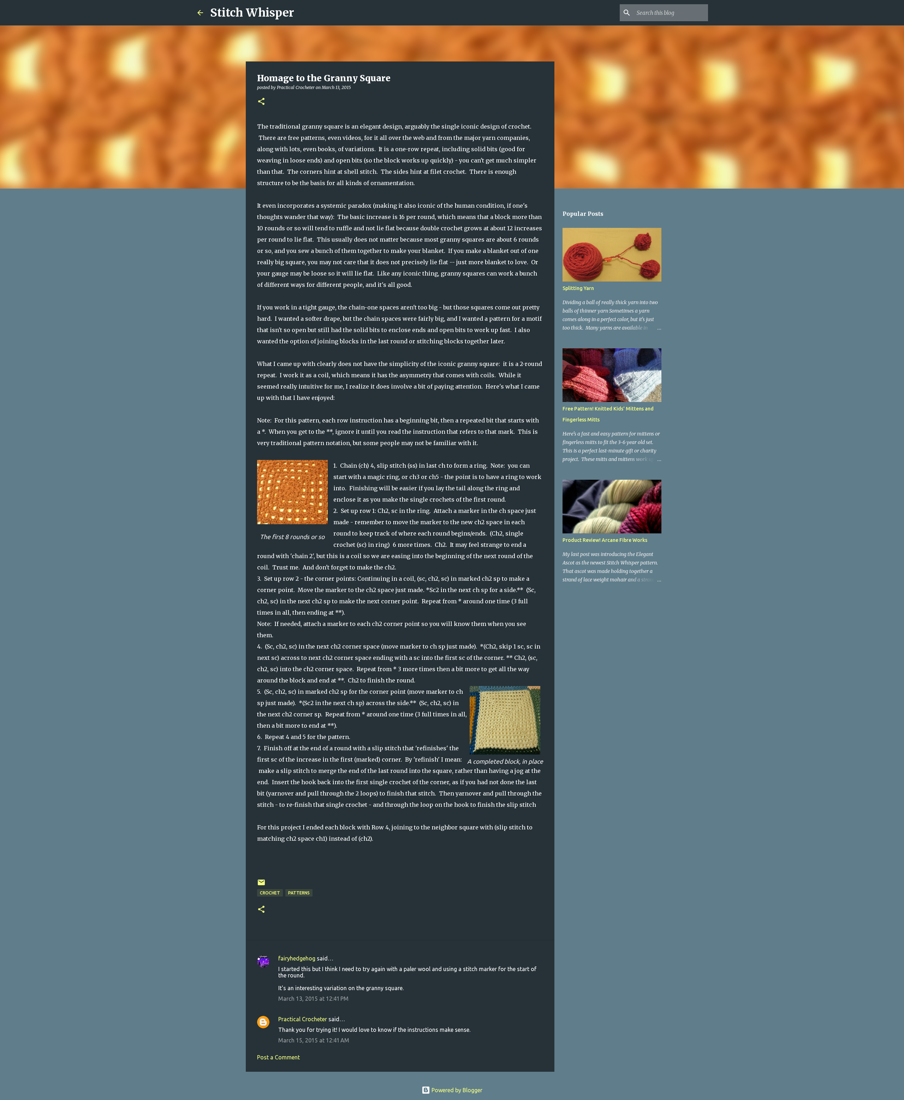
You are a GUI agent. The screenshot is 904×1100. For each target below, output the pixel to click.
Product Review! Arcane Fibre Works (605, 540)
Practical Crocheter (302, 1019)
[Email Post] (261, 885)
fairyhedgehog (296, 958)
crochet (270, 893)
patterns (299, 893)
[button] (261, 102)
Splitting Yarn (578, 288)
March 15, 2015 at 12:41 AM (313, 1040)
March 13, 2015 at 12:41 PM (313, 998)
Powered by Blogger (456, 1090)
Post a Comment (278, 1057)
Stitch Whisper (252, 13)
